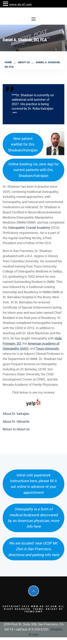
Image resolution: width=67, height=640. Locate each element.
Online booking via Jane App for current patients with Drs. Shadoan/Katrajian (33, 170)
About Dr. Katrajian (16, 414)
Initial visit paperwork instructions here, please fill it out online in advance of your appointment (33, 484)
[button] (6, 4)
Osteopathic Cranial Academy (29, 227)
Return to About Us (16, 429)
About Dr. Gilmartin (16, 421)
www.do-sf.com (20, 4)
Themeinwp (33, 611)
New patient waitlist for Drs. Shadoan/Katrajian (23, 144)
